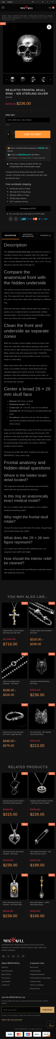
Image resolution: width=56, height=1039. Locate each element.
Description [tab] (10, 235)
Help (51, 1026)
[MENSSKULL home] (14, 942)
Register (10, 2)
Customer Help (35, 981)
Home (4, 16)
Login (3, 2)
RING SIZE (10, 115)
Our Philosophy (7, 971)
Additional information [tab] (28, 235)
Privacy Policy (35, 989)
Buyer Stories (6, 974)
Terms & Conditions (37, 985)
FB (33, 2)
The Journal (6, 978)
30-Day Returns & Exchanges (40, 978)
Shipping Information (37, 974)
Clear (8, 124)
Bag (51, 7)
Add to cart (32, 134)
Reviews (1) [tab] (45, 235)
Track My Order (35, 971)
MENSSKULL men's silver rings (17, 455)
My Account (34, 967)
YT (53, 2)
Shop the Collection (12, 1020)
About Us (5, 967)
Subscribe (47, 1010)
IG (42, 2)
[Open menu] (4, 7)
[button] (49, 27)
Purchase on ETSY (28, 208)
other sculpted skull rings (34, 452)
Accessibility (6, 981)
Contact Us (5, 985)
